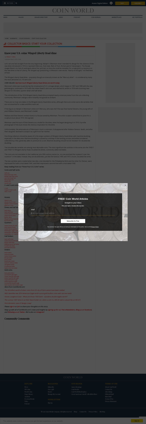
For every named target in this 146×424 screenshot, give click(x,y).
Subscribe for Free (73, 221)
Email (33, 209)
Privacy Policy (95, 227)
